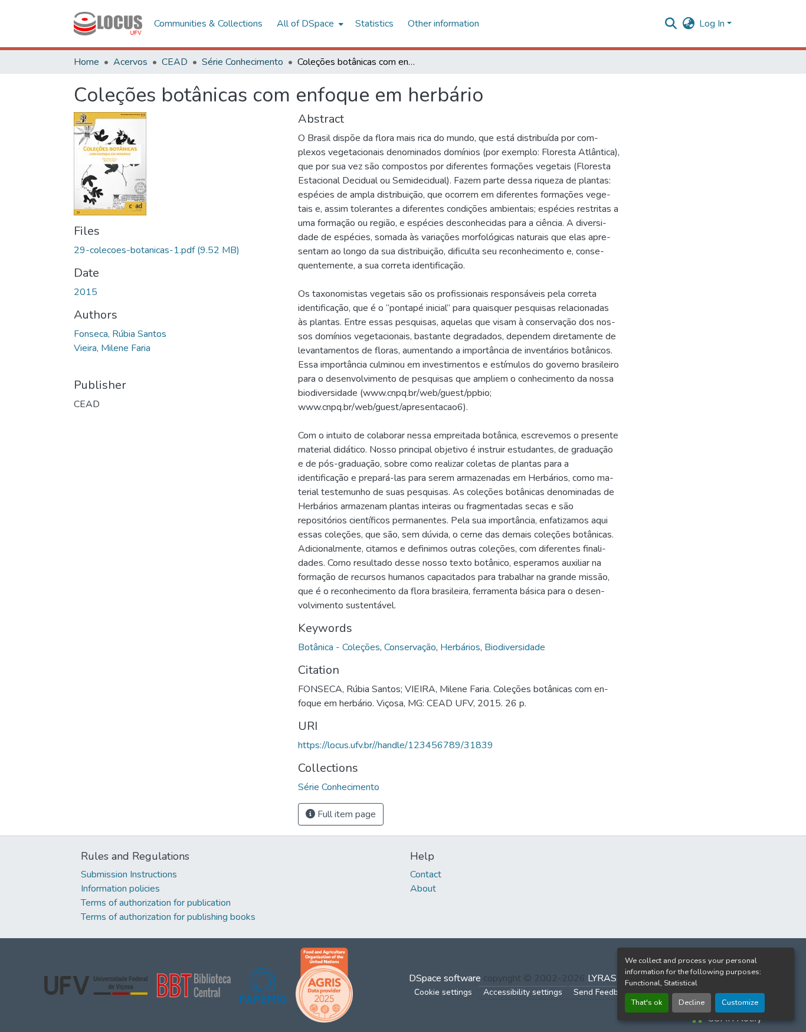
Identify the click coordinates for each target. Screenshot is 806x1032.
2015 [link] (85, 292)
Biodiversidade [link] (514, 647)
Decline (692, 1002)
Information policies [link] (120, 888)
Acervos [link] (130, 61)
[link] (179, 250)
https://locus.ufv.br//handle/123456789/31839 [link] (395, 745)
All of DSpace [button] (305, 23)
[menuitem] (308, 23)
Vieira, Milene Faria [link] (112, 348)
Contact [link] (425, 874)
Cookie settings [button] (443, 992)
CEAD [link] (175, 61)
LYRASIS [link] (606, 978)
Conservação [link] (410, 647)
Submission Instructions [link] (129, 874)
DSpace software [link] (445, 978)
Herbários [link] (460, 647)
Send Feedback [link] (602, 992)
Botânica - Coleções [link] (339, 647)
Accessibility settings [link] (522, 992)
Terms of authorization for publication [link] (156, 902)
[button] (108, 23)
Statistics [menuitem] (374, 23)
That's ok (646, 1002)
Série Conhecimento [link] (242, 61)
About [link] (423, 888)
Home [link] (86, 61)
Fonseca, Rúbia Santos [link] (120, 333)
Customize (740, 1002)
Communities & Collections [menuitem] (208, 23)
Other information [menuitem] (443, 23)
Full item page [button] (345, 814)
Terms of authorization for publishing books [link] (168, 916)
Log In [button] (713, 23)
